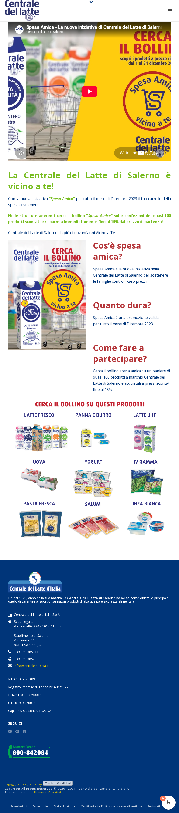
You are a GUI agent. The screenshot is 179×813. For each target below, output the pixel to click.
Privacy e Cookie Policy (23, 785)
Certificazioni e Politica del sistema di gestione (111, 806)
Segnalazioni (18, 806)
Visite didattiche (64, 806)
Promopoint (41, 806)
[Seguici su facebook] (10, 732)
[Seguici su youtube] (24, 732)
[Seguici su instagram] (17, 732)
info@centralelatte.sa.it (31, 666)
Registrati (154, 806)
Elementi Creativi (47, 792)
